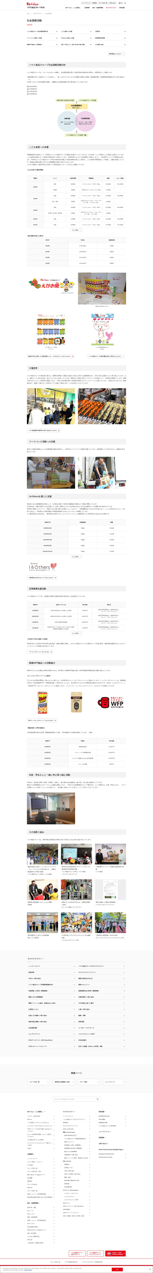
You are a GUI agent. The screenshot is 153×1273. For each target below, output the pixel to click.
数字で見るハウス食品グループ (36, 1174)
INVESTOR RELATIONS (105, 1157)
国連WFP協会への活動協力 (34, 44)
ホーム (28, 13)
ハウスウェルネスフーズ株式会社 (91, 1262)
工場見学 (97, 31)
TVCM (29, 1148)
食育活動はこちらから (115, 53)
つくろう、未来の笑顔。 (34, 1116)
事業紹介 (29, 1181)
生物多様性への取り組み (71, 1154)
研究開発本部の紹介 (104, 1116)
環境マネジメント (69, 1142)
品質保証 (66, 1164)
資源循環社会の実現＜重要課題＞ (73, 1148)
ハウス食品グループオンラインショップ (94, 1253)
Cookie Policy (28, 1270)
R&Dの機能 (102, 1119)
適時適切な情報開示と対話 (62, 1082)
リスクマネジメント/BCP (71, 1199)
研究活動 (101, 1111)
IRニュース (30, 1210)
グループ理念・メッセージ (34, 1162)
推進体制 (65, 1122)
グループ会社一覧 (103, 3)
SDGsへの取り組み (68, 1129)
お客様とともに (68, 1167)
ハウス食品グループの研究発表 (107, 1126)
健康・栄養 (67, 1177)
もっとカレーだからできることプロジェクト (39, 1126)
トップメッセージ (32, 1158)
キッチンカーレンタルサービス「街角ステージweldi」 (39, 1144)
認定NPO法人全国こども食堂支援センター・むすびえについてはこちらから (49, 356)
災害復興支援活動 (100, 38)
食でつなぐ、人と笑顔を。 (35, 1111)
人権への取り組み (69, 1171)
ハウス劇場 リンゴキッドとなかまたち (38, 1122)
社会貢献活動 (68, 1187)
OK (117, 1269)
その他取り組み (99, 44)
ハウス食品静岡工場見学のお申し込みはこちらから (42, 430)
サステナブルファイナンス (70, 1126)
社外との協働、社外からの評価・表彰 (73, 1216)
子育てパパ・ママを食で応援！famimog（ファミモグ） (39, 1130)
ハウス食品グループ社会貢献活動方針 (37, 31)
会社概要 (29, 1178)
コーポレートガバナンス (71, 1193)
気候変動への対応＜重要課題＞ (73, 1145)
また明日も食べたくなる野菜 (35, 1139)
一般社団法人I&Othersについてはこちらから (40, 577)
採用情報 (94, 3)
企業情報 (30, 1154)
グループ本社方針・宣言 (34, 1171)
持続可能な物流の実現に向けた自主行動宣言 (39, 1197)
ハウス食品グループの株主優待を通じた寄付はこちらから (105, 356)
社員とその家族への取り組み (72, 1174)
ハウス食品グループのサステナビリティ (74, 1119)
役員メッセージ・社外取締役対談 (36, 1194)
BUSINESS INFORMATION (106, 1154)
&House (29, 1119)
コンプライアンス (69, 1196)
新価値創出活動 (103, 1122)
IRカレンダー (31, 1214)
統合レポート (66, 1203)
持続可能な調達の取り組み (71, 1180)
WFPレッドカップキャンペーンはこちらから (40, 720)
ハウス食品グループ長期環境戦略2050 (75, 1138)
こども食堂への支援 (66, 31)
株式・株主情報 (31, 1233)
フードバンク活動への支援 (34, 38)
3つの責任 (30, 1165)
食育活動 (66, 1183)
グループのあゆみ (32, 1184)
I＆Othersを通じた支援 (67, 38)
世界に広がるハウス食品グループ (36, 1230)
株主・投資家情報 (32, 1203)
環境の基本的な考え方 (70, 1135)
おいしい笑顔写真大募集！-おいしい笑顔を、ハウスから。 (40, 1135)
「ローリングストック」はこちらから (38, 651)
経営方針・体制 (31, 1207)
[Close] (150, 1269)
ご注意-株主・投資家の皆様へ (35, 1243)
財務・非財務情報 (32, 1217)
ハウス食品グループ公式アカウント (76, 1253)
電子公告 (29, 1239)
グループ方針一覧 (34, 1082)
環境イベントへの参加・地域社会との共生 (76, 1158)
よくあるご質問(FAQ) (33, 1236)
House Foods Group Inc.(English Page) (110, 1149)
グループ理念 (83, 1082)
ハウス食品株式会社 (70, 1262)
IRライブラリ (31, 1223)
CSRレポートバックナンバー (71, 1212)
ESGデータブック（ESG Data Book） (73, 1206)
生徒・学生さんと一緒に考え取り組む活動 (73, 44)
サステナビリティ (37, 13)
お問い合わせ (112, 3)
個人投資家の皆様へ (33, 1227)
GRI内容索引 (66, 1209)
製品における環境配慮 (70, 1151)
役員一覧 (29, 1187)
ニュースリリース (86, 3)
